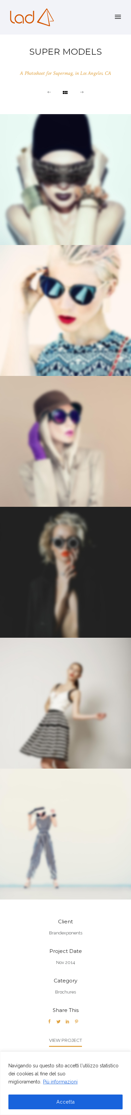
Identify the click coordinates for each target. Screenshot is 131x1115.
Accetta (65, 1102)
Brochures (65, 992)
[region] (65, 1083)
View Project (65, 1040)
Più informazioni (60, 1081)
